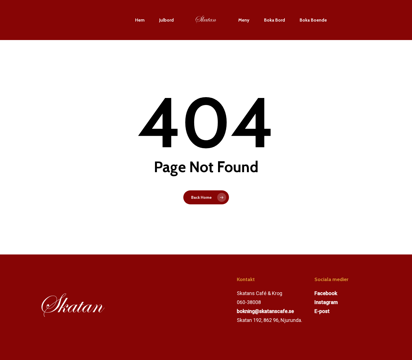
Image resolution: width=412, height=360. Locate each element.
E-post (322, 311)
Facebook (325, 293)
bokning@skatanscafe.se (265, 311)
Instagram (326, 302)
